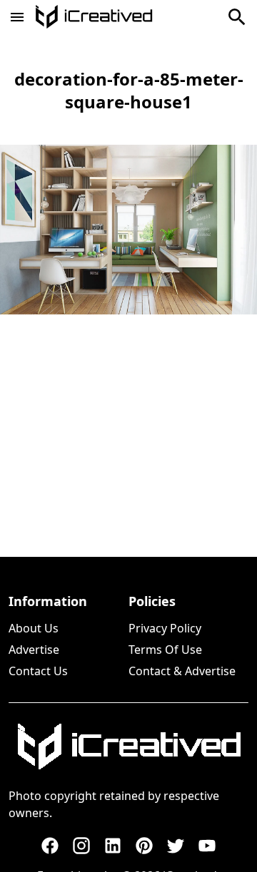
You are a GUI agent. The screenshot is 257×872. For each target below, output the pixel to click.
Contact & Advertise (182, 671)
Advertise (34, 649)
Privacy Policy (164, 628)
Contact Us (38, 671)
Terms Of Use (165, 649)
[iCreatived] (128, 746)
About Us (34, 628)
